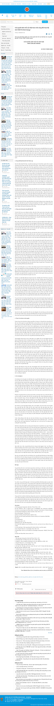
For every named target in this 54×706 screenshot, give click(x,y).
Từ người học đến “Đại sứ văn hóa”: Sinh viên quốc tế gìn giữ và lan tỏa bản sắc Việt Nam (6, 208)
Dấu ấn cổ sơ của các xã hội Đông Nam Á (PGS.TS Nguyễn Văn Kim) (30, 686)
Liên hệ (44, 4)
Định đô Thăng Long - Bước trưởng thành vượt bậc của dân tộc (29, 638)
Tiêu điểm (3, 53)
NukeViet (42, 704)
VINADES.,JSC (51, 704)
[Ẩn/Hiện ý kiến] (32, 589)
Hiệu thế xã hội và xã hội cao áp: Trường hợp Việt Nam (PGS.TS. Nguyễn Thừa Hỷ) (33, 611)
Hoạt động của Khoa (5, 29)
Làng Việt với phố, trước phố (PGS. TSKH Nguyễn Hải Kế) (28, 674)
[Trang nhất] (2, 15)
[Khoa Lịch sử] (27, 9)
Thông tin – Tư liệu (26, 4)
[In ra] (49, 34)
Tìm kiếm (45, 21)
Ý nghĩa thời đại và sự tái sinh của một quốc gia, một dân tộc (29, 602)
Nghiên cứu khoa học (31, 15)
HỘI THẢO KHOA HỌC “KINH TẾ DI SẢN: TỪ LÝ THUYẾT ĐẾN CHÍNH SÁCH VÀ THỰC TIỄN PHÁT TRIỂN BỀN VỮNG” (6, 152)
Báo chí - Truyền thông (6, 50)
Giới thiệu (7, 15)
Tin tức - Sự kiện (13, 15)
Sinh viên (40, 4)
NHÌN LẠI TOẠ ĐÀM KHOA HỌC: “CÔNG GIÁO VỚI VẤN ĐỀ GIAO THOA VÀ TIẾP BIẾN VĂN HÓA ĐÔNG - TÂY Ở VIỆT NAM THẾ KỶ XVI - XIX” (6, 125)
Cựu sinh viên (46, 16)
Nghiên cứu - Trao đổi (16, 4)
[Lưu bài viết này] (51, 34)
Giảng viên (34, 4)
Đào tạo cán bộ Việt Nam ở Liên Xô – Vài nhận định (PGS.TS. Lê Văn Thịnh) (31, 682)
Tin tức (2, 93)
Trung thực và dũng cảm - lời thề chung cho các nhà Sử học (28, 668)
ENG (48, 3)
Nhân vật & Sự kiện (5, 43)
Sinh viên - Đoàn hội (39, 15)
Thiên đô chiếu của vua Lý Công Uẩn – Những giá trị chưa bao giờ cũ (30, 644)
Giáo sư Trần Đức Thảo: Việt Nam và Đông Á (25, 642)
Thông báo (3, 26)
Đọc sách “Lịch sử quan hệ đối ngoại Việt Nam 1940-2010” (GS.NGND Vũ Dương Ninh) (34, 688)
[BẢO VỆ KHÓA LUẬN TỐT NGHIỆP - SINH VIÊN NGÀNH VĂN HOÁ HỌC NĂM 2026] (6, 86)
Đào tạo (25, 15)
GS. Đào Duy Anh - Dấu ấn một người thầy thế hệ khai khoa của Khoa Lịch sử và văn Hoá (6, 167)
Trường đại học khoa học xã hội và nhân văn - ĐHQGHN (25, 1)
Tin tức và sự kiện (6, 4)
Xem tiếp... (50, 632)
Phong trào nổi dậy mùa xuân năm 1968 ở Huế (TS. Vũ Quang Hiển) (30, 627)
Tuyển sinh (20, 15)
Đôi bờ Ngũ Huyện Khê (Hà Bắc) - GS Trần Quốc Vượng (27, 656)
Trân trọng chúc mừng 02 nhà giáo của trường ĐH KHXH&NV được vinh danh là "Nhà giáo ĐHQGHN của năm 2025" (6, 195)
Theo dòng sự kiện (6, 40)
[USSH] (1, 699)
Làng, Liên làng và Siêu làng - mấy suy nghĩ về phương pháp (28, 664)
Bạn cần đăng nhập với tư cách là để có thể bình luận (32, 593)
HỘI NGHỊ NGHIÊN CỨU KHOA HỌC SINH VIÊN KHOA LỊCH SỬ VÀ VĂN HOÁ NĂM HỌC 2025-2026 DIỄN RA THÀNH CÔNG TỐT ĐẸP (6, 301)
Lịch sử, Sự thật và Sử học (21, 666)
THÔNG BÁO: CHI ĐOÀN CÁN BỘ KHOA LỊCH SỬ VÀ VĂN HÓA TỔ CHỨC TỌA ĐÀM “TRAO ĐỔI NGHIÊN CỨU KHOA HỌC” (6, 278)
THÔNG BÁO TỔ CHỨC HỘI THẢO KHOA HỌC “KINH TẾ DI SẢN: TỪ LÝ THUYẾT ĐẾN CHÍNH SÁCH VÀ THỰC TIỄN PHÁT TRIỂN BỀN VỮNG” (6, 289)
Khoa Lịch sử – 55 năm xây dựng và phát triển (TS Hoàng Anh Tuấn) (30, 640)
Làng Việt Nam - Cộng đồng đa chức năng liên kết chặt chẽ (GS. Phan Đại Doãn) (32, 658)
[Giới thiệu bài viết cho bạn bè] (47, 34)
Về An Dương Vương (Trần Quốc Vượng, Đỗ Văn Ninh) (27, 636)
